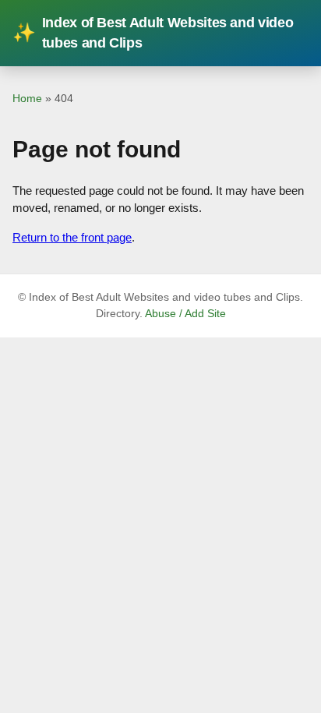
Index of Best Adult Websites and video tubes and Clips (152, 33)
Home (27, 98)
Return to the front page (72, 237)
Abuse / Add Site (185, 313)
